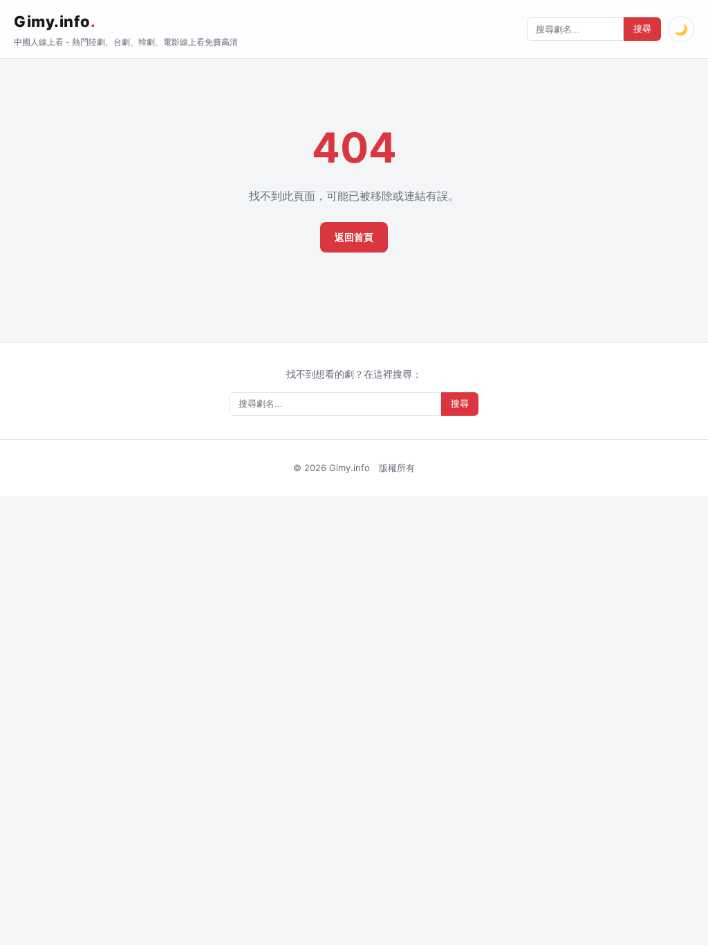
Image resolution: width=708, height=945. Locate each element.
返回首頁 (354, 237)
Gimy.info (54, 21)
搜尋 (642, 29)
